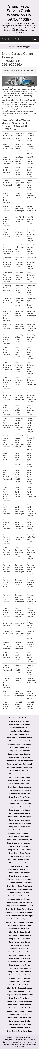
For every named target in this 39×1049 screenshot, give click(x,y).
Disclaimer (17, 1037)
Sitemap (9, 1037)
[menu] (34, 39)
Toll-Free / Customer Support (19, 47)
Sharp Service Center (11, 38)
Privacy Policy (27, 1037)
